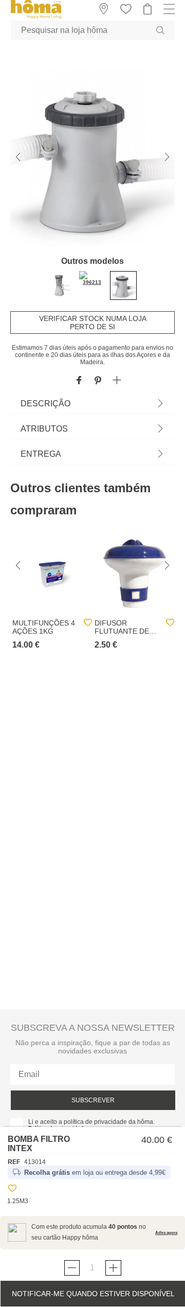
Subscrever (93, 1100)
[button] (117, 381)
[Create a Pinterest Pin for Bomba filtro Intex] (98, 381)
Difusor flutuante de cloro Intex (122, 627)
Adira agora (166, 1232)
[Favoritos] (12, 1190)
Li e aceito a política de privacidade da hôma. (91, 1121)
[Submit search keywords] (160, 30)
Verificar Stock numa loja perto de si (92, 322)
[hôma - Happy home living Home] (36, 17)
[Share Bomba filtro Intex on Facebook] (79, 381)
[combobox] (92, 30)
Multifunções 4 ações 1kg (43, 627)
